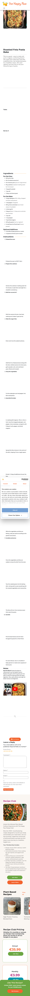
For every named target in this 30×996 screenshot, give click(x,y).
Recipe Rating (6, 749)
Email (5, 775)
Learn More (15, 882)
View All (23, 893)
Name (5, 770)
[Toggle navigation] (4, 8)
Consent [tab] (5, 483)
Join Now (15, 877)
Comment (6, 755)
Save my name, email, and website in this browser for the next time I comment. (14, 784)
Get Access (15, 991)
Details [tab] (15, 483)
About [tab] (24, 483)
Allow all (15, 510)
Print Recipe (15, 739)
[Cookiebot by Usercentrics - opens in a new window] (21, 479)
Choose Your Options (14, 515)
